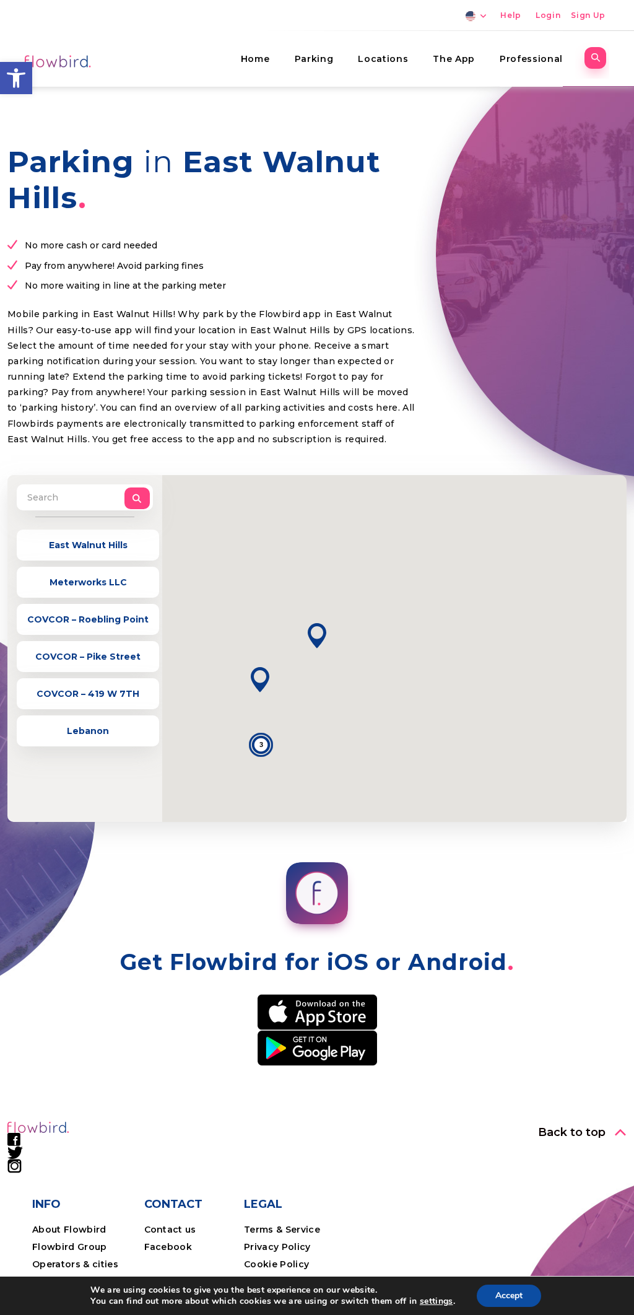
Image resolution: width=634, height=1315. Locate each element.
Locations (383, 58)
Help (510, 15)
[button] (16, 78)
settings (436, 1301)
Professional (531, 58)
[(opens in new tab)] (317, 1011)
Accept (509, 1295)
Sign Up (588, 15)
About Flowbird (69, 1229)
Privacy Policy (277, 1246)
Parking (314, 58)
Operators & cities (75, 1264)
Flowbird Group (69, 1246)
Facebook (168, 1246)
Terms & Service (282, 1229)
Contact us (170, 1229)
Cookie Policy (276, 1264)
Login (548, 15)
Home (255, 58)
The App (454, 58)
